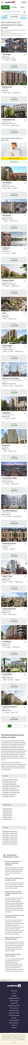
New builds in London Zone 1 (10, 831)
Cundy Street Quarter (9, 707)
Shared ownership (14, 1020)
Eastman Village (8, 280)
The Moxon (6, 413)
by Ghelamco (5, 56)
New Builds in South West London (11, 792)
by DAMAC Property (7, 578)
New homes (14, 991)
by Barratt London (6, 282)
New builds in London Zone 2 (10, 833)
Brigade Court (7, 87)
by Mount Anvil (6, 184)
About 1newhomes (14, 1022)
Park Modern (6, 641)
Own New (14, 1018)
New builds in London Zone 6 (10, 842)
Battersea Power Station (10, 378)
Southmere (6, 248)
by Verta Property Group (8, 414)
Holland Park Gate (8, 120)
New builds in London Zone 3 (10, 835)
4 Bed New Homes (7, 817)
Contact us (14, 1025)
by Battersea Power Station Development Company (12, 381)
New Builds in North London (10, 784)
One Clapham (7, 183)
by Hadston (5, 89)
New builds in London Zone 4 (10, 837)
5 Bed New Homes (7, 819)
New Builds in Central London (10, 779)
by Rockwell (5, 315)
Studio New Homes (7, 808)
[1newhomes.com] (14, 985)
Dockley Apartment (9, 609)
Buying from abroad (14, 1013)
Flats (14, 993)
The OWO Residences (9, 511)
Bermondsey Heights (9, 478)
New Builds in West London (9, 794)
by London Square (6, 217)
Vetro (4, 313)
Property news (14, 1003)
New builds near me (14, 1010)
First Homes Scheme (14, 1015)
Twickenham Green (9, 543)
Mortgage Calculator (14, 998)
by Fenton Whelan (6, 643)
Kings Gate (6, 445)
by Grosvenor (5, 708)
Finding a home (14, 1008)
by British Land (6, 676)
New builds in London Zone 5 (10, 839)
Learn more (21, 1039)
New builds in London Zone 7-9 (10, 844)
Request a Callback (14, 158)
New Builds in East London (9, 782)
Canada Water (7, 674)
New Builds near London (9, 796)
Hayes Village (7, 346)
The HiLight (6, 54)
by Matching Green (7, 610)
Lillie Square (6, 215)
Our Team (14, 1027)
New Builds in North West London (11, 786)
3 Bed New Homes (7, 815)
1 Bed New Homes (7, 811)
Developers (14, 995)
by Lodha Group (6, 121)
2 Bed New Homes (7, 813)
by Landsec (5, 447)
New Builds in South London (10, 788)
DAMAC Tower (7, 576)
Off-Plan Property (14, 1000)
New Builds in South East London (11, 790)
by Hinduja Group (6, 512)
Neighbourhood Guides (14, 1005)
